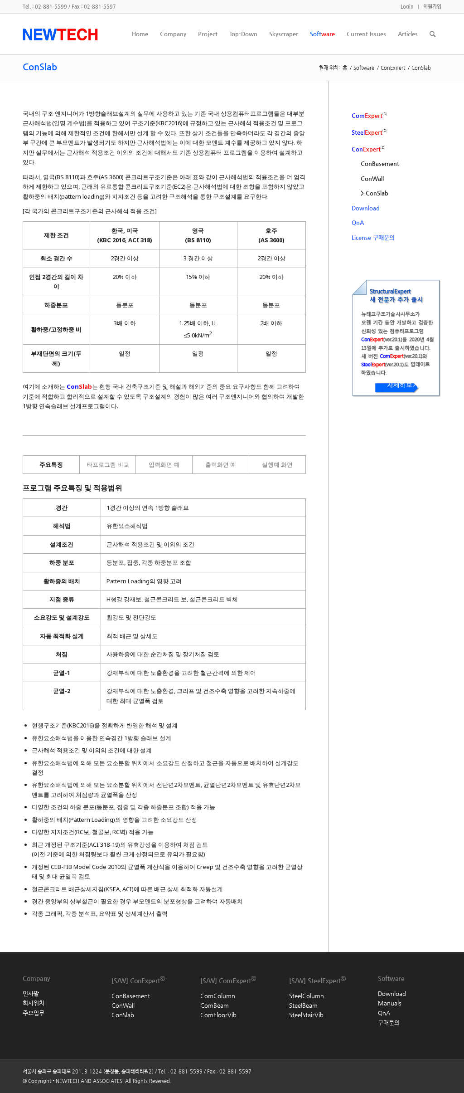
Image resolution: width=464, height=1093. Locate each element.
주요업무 (33, 1013)
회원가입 (432, 7)
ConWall (372, 178)
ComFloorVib (218, 1014)
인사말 (31, 993)
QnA (358, 222)
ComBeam (214, 1005)
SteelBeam (303, 1005)
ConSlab (48, 67)
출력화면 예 (220, 464)
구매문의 (389, 1022)
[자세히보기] (367, 410)
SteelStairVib (306, 1014)
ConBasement (380, 163)
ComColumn (217, 995)
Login (407, 7)
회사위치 (33, 1003)
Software (363, 68)
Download (366, 208)
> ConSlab (374, 193)
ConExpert (393, 68)
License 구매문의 (373, 237)
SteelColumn (306, 995)
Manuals (389, 1003)
